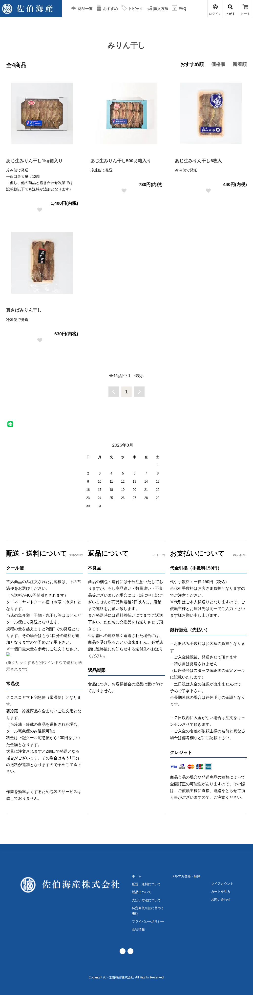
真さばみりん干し (24, 310)
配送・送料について (146, 884)
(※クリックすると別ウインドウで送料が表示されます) (44, 665)
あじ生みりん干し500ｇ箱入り (120, 160)
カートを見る (220, 891)
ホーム (137, 876)
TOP (13, 26)
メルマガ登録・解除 (185, 876)
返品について (141, 892)
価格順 (218, 64)
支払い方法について (146, 900)
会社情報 (138, 929)
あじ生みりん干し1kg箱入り (34, 160)
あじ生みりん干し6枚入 (198, 160)
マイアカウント (222, 883)
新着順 (240, 64)
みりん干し (28, 26)
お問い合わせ (220, 899)
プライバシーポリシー (148, 921)
